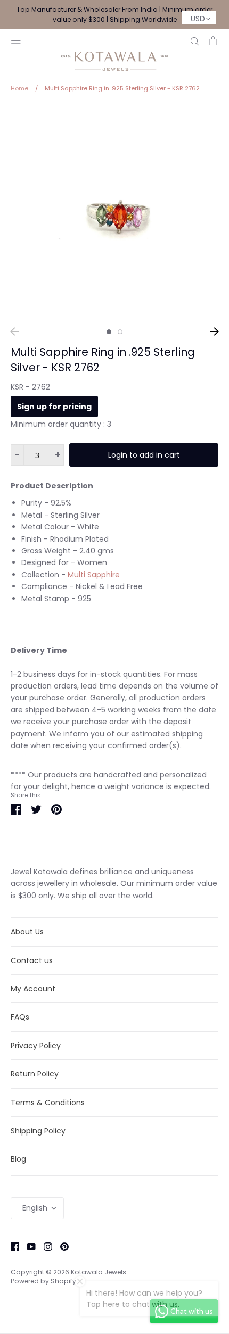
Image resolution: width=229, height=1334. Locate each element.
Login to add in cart (144, 455)
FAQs (20, 1017)
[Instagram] (44, 1246)
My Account (33, 988)
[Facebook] (11, 1246)
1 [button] (109, 331)
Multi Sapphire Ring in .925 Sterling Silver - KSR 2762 (103, 359)
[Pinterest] (60, 1246)
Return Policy (35, 1073)
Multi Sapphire (94, 574)
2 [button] (120, 331)
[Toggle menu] (16, 39)
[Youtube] (27, 1246)
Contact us (32, 960)
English (34, 1208)
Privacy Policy (36, 1045)
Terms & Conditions (48, 1102)
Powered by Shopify (43, 1281)
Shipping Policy (38, 1130)
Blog (18, 1159)
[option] (114, 213)
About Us (27, 931)
